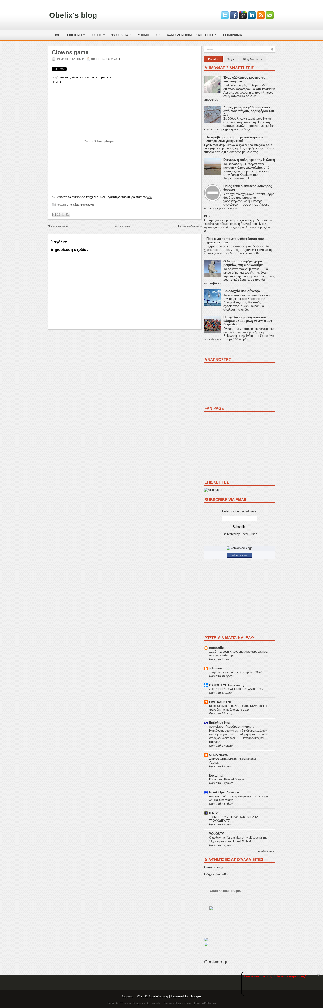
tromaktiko (217, 648)
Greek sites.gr (213, 867)
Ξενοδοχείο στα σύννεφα (241, 291)
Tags (230, 59)
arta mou (215, 668)
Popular (213, 59)
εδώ (149, 197)
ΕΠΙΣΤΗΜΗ (76, 35)
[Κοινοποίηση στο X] (63, 214)
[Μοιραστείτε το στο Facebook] (67, 214)
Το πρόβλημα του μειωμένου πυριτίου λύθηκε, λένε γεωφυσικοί (234, 139)
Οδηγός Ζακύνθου (216, 874)
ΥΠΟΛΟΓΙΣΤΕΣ (149, 35)
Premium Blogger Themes (178, 1003)
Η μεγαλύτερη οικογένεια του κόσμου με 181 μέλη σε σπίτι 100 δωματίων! (247, 321)
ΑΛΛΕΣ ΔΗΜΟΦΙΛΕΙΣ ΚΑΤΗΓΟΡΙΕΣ (192, 35)
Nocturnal (216, 775)
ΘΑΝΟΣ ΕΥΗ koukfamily (226, 685)
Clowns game (70, 52)
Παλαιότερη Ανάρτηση (189, 226)
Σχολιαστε (113, 59)
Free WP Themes (206, 1003)
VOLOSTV (216, 834)
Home (56, 35)
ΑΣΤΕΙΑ (98, 35)
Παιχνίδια (74, 204)
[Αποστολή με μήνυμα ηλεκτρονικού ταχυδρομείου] (54, 214)
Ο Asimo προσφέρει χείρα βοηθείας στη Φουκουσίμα (243, 263)
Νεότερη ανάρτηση (58, 226)
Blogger (195, 996)
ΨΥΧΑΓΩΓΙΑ (121, 35)
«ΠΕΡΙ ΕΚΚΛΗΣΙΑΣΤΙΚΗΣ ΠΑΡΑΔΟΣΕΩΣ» (236, 689)
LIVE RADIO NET (221, 702)
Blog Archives (252, 59)
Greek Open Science (224, 792)
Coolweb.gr (216, 961)
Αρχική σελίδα (123, 226)
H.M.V (213, 813)
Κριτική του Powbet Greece (226, 779)
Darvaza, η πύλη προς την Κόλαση (249, 160)
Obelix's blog (73, 15)
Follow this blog (239, 555)
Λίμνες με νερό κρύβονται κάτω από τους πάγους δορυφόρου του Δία (248, 111)
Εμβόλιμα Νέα (219, 722)
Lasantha (156, 1003)
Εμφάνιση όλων (266, 851)
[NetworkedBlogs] (240, 548)
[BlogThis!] (58, 214)
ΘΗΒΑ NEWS (218, 755)
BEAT (208, 216)
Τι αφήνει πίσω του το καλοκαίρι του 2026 (235, 672)
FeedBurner (249, 534)
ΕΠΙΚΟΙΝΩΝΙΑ (232, 35)
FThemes (125, 1003)
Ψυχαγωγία (87, 204)
